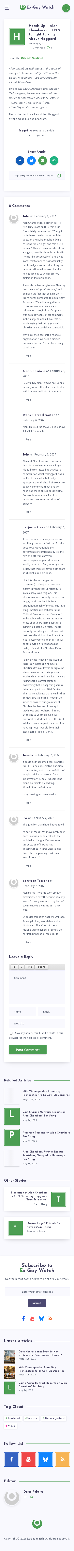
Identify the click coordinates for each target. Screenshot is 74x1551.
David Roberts (33, 1491)
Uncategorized (37, 135)
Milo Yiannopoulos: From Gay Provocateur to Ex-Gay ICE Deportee (46, 1093)
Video (12, 1426)
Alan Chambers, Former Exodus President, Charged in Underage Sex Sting (44, 1156)
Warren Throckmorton (39, 415)
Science (32, 1418)
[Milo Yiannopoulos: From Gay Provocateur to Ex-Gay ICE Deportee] (12, 1095)
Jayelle (28, 755)
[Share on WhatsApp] (54, 160)
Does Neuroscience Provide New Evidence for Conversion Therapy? (40, 1353)
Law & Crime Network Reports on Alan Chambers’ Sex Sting (44, 1114)
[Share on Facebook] (20, 160)
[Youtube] (32, 1318)
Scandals (49, 130)
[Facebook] (23, 1318)
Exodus (37, 130)
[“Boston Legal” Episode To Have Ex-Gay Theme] (37, 1228)
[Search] (66, 8)
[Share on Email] (42, 160)
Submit (37, 1303)
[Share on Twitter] (31, 160)
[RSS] (50, 1318)
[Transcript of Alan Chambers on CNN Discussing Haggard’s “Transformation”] (37, 1199)
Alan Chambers (34, 371)
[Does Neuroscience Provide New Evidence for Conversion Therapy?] (10, 1356)
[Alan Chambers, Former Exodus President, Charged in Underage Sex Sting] (12, 1158)
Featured (14, 1418)
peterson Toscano (36, 881)
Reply (29, 355)
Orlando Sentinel (32, 58)
